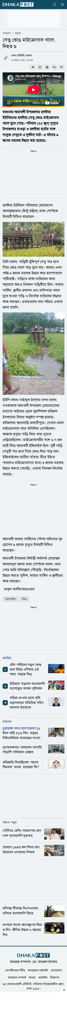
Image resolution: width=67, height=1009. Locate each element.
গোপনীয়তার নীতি (15, 970)
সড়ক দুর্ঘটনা (10, 599)
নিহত (24, 599)
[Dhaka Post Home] (33, 955)
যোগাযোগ (56, 970)
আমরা (32, 977)
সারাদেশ (7, 33)
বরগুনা (18, 33)
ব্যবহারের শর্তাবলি (38, 970)
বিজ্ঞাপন (54, 977)
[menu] (61, 4)
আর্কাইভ (42, 977)
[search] (55, 4)
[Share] (33, 67)
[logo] (18, 4)
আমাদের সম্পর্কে (17, 977)
